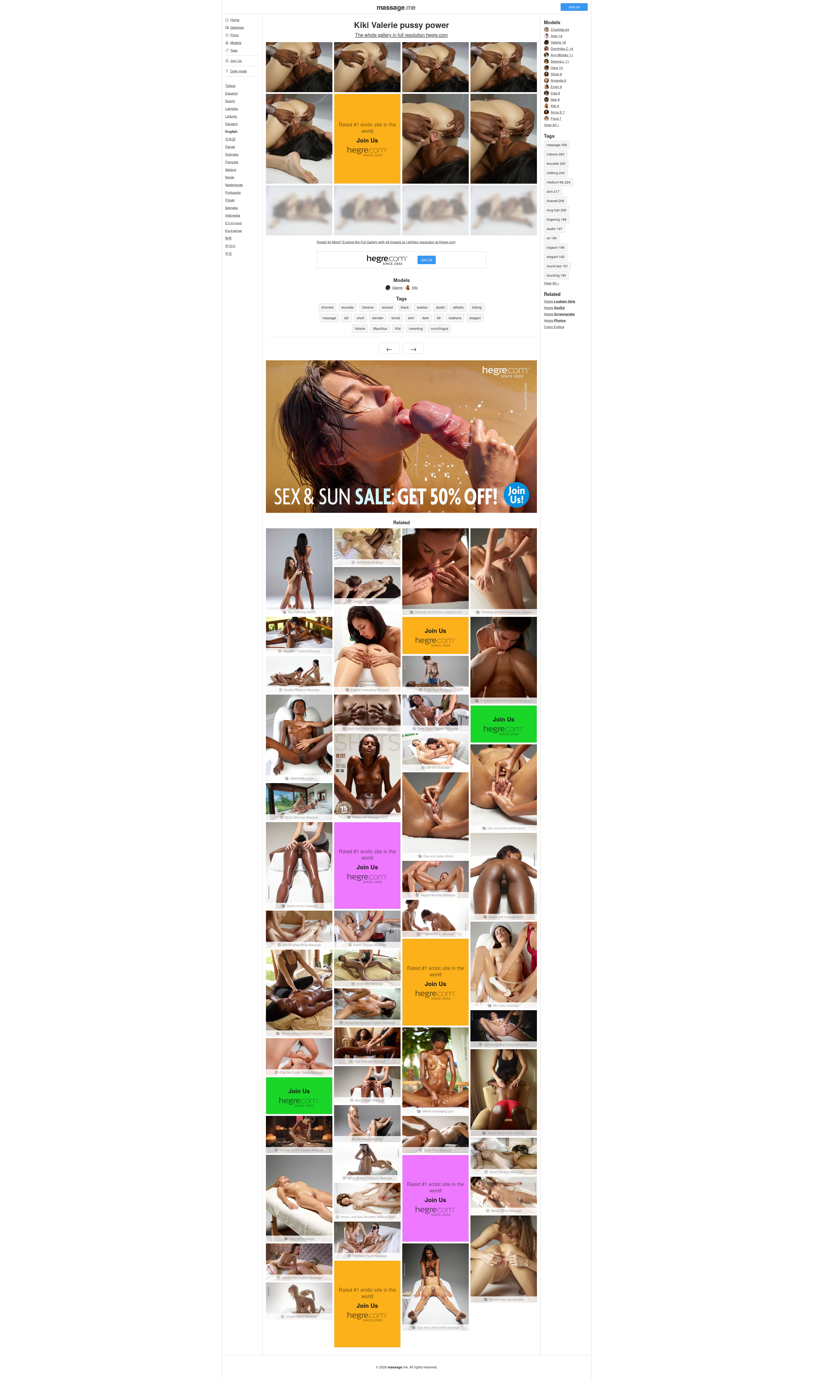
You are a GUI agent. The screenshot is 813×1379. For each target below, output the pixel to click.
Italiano (230, 169)
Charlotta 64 (560, 29)
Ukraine (368, 307)
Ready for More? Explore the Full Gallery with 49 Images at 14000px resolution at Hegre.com (386, 242)
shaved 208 (555, 200)
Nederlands (234, 184)
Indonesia (232, 215)
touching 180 (556, 275)
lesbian (422, 307)
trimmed (327, 307)
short (360, 317)
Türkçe (230, 85)
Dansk (230, 146)
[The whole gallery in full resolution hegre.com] (299, 210)
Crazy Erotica (554, 326)
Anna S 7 (558, 112)
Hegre (559, 301)
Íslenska (231, 207)
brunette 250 (556, 163)
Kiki (415, 287)
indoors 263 (555, 154)
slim (411, 317)
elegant (475, 317)
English (231, 131)
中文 (228, 253)
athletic (458, 307)
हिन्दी (228, 238)
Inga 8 (555, 93)
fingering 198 (556, 219)
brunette (348, 307)
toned (395, 317)
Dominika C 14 (562, 48)
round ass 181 (557, 266)
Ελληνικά (233, 223)
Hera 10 (557, 67)
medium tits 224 (558, 182)
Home (234, 19)
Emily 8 (556, 86)
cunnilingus (439, 328)
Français (231, 162)
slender (377, 317)
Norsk (229, 177)
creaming (416, 328)
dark (425, 317)
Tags (234, 50)
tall (346, 317)
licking (477, 307)
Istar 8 (555, 99)
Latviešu (231, 108)
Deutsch (231, 123)
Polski (230, 200)
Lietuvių (231, 116)
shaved (387, 307)
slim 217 (553, 191)
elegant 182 (555, 256)
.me (396, 7)
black (405, 307)
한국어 (230, 245)
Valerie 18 (558, 42)
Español (231, 93)
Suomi (230, 100)
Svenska (231, 154)
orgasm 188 (555, 247)
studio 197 (554, 228)
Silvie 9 (556, 74)
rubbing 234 (556, 172)
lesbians (455, 317)
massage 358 (557, 144)
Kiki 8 (555, 105)
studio (440, 307)
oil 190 (552, 238)
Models (235, 42)
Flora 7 (556, 118)
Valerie (397, 287)
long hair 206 (556, 210)
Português (233, 192)
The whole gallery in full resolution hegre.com (401, 34)
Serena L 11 (560, 61)
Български (233, 230)
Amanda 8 (558, 80)
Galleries (237, 27)
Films (234, 35)
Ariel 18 (556, 35)
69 (439, 317)
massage (329, 317)
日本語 (230, 139)
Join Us (574, 6)
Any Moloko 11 (562, 55)
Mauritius (380, 328)
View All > (551, 124)
